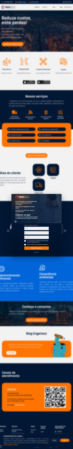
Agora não (36, 252)
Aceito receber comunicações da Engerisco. (37, 244)
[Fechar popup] (15, 221)
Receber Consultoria (36, 248)
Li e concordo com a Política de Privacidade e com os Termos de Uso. (37, 241)
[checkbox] (25, 241)
